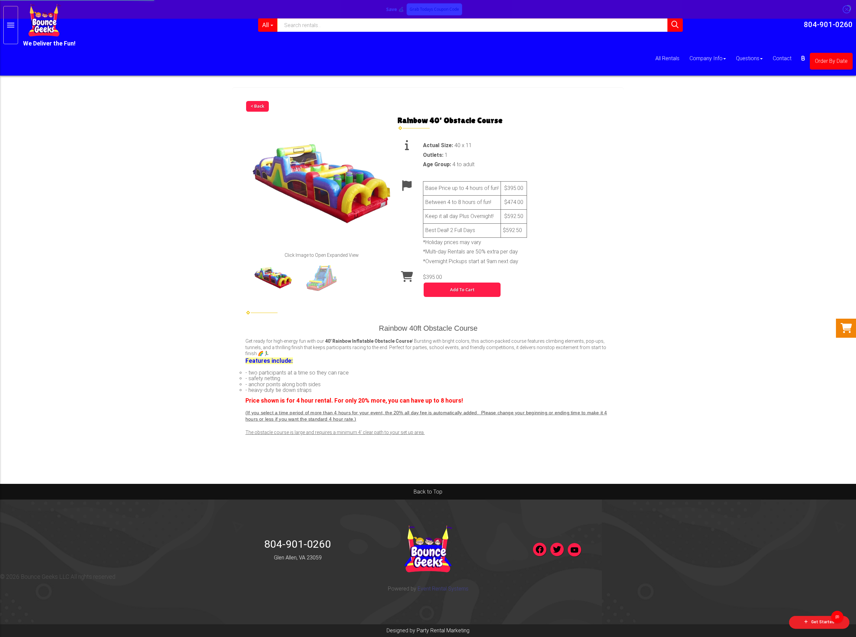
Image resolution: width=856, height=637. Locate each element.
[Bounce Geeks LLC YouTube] (574, 549)
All (265, 24)
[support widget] (837, 617)
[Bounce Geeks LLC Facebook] (539, 549)
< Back (257, 106)
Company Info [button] (706, 58)
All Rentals (667, 58)
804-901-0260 (828, 24)
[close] (847, 9)
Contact (782, 58)
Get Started (822, 622)
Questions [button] (747, 58)
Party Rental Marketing (443, 630)
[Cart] (803, 58)
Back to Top (428, 492)
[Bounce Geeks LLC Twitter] (557, 549)
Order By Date (831, 61)
